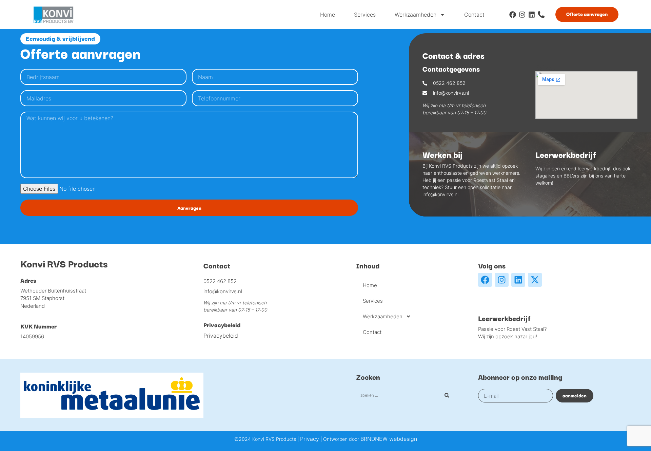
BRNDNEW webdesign (388, 438)
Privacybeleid (220, 335)
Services (365, 14)
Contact (474, 14)
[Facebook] (512, 14)
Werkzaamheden (415, 14)
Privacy (309, 438)
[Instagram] (522, 14)
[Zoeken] (447, 395)
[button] (60, 38)
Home (327, 14)
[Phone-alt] (541, 14)
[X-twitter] (535, 280)
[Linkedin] (531, 14)
